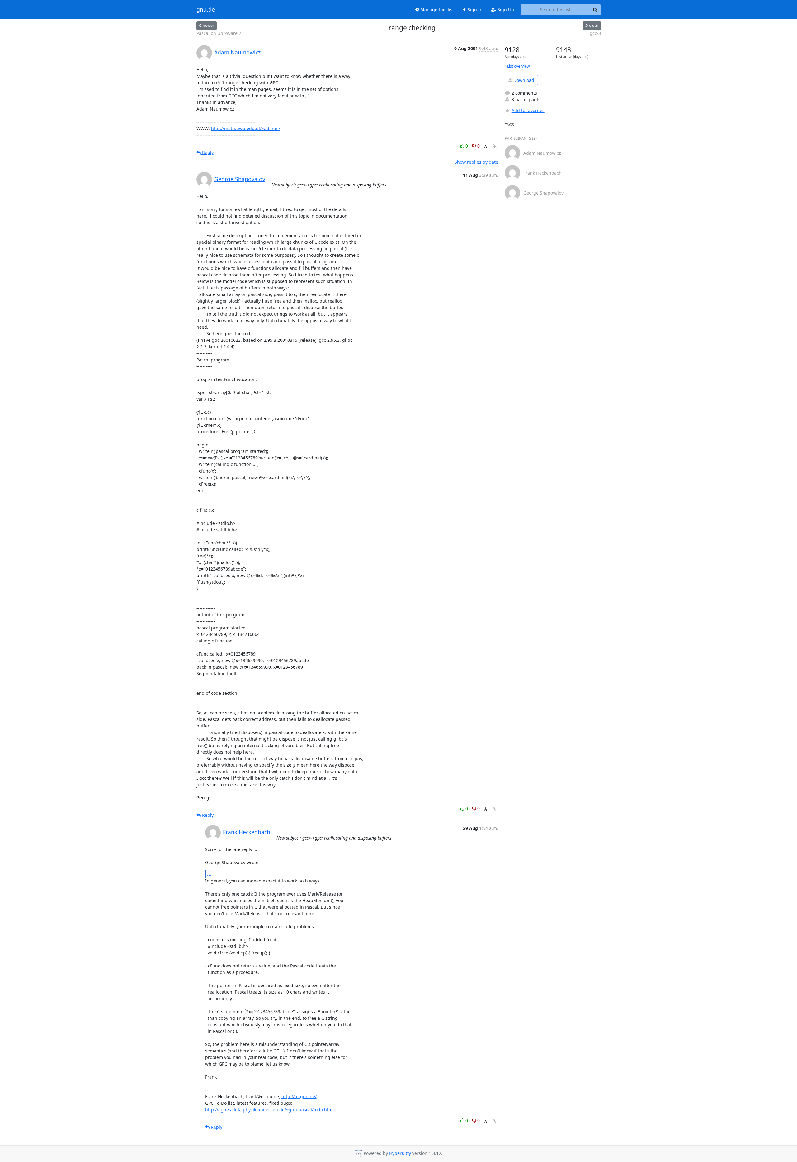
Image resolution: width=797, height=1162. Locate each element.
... (209, 873)
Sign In (474, 9)
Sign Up (505, 9)
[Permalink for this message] (494, 146)
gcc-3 (595, 33)
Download (523, 80)
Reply (207, 152)
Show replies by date (476, 162)
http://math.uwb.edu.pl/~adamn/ (245, 128)
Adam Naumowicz (237, 52)
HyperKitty (400, 1153)
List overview (518, 66)
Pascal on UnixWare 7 (218, 33)
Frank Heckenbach (246, 832)
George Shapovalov (239, 179)
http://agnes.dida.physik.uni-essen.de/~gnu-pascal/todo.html (269, 1110)
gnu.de (205, 9)
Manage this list (436, 9)
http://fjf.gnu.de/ (299, 1096)
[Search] (595, 9)
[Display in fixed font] (485, 147)
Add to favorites (528, 110)
